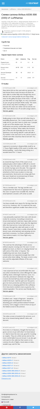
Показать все (6, 378)
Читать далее (8, 111)
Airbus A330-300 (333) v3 (14, 376)
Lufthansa (13, 9)
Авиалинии (4, 9)
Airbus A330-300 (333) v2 (14, 373)
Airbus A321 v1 (10, 365)
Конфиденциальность (9, 394)
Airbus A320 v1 (10, 360)
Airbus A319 (9, 358)
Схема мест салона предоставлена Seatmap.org (15, 37)
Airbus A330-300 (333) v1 (24, 9)
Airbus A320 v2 (10, 363)
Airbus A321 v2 (10, 368)
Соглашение (5, 397)
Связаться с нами (7, 399)
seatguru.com (33, 88)
